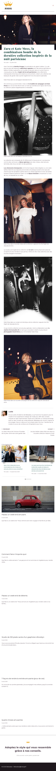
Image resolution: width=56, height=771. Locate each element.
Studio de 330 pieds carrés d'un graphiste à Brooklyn (23, 637)
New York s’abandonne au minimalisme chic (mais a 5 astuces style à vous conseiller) (13, 467)
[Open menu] (53, 5)
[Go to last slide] (4, 462)
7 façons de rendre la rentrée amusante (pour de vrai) (23, 679)
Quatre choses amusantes (12, 720)
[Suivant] (52, 462)
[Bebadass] (8, 5)
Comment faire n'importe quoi (14, 554)
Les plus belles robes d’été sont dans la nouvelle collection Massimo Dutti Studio (42, 432)
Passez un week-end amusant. (14, 515)
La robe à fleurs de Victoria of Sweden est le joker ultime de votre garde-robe (13, 431)
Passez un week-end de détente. (15, 596)
